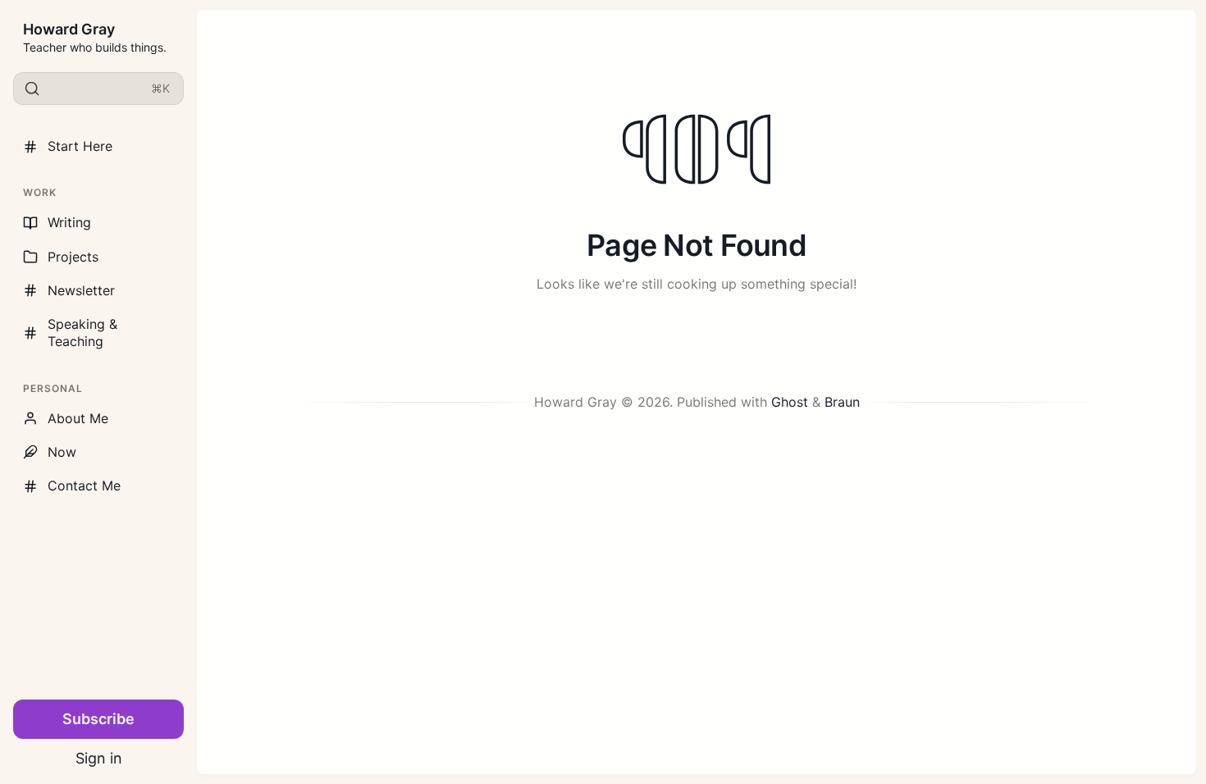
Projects (73, 256)
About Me (78, 418)
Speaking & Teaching (82, 332)
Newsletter (81, 290)
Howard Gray (69, 29)
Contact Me (84, 485)
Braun (842, 402)
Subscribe (98, 718)
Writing (69, 222)
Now (62, 452)
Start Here (80, 146)
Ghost (789, 402)
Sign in (98, 758)
